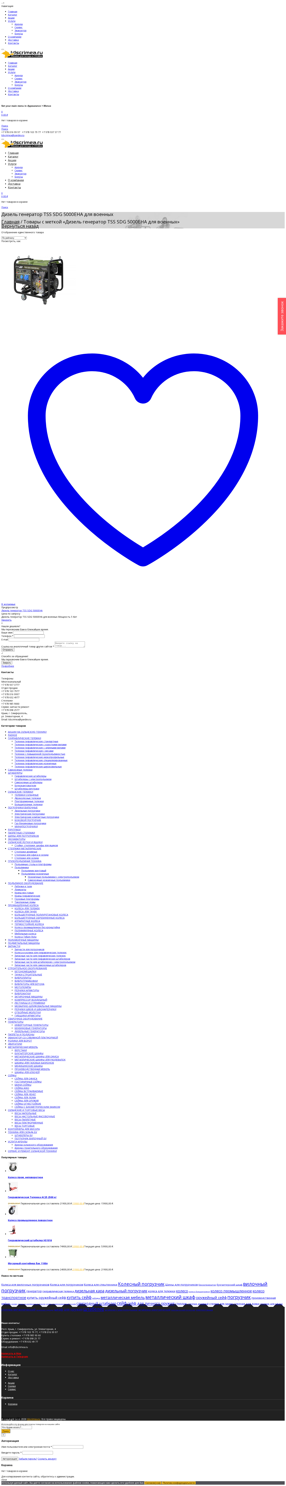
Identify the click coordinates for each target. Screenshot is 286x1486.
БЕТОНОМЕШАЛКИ (25, 971)
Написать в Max (11, 1353)
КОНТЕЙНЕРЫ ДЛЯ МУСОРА (24, 1129)
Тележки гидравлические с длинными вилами (40, 747)
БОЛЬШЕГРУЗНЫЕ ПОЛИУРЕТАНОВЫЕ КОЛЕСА (41, 914)
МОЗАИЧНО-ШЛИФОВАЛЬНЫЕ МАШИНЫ (38, 1006)
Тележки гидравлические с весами (34, 750)
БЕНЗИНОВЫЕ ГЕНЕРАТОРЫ (31, 1028)
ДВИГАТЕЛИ (15, 1043)
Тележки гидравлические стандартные (36, 741)
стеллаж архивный (198, 1303)
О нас (11, 1371)
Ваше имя (6, 632)
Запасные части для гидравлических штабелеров (42, 958)
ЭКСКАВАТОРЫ (16, 839)
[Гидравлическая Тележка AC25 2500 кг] (13, 1191)
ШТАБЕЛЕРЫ (15, 772)
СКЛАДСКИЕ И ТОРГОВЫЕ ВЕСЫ (26, 1110)
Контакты (13, 43)
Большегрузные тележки (29, 804)
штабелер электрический (154, 1309)
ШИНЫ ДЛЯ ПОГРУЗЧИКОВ (23, 835)
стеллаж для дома (246, 1304)
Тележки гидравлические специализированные (41, 760)
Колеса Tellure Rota (25, 936)
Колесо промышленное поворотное (30, 1220)
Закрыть (7, 662)
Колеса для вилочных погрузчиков (25, 1284)
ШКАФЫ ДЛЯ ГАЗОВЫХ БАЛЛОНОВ (34, 1062)
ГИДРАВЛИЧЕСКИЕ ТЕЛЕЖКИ (24, 738)
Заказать (6, 620)
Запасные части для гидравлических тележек (40, 955)
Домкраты (20, 889)
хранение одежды (44, 1310)
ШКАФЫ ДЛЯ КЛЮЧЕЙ (27, 1072)
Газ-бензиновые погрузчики (30, 823)
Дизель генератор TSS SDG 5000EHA (22, 610)
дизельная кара (89, 1290)
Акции (11, 17)
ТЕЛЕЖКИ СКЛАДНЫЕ (27, 794)
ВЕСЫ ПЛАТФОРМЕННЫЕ (29, 1122)
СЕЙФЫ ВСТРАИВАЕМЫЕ (29, 1091)
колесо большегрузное (199, 1291)
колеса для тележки (161, 1291)
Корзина (12, 1404)
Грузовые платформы (27, 898)
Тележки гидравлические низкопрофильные (39, 757)
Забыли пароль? (28, 1458)
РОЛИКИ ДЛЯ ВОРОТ (20, 1040)
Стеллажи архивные (26, 851)
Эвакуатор (20, 30)
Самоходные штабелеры (28, 782)
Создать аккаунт (47, 1458)
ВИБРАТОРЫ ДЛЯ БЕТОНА (29, 984)
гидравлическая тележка (58, 1291)
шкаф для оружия (68, 1309)
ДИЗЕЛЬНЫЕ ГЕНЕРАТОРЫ (30, 1031)
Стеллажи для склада (27, 858)
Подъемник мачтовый (33, 870)
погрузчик (239, 1297)
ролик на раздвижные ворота (32, 1304)
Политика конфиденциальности (179, 1483)
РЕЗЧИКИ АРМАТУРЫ (27, 990)
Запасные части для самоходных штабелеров (40, 965)
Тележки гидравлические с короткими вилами (41, 744)
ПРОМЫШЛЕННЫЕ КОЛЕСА (23, 905)
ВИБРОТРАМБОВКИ (26, 980)
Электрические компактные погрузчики (37, 817)
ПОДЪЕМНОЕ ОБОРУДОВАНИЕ (25, 883)
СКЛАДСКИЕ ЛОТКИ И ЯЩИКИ (25, 842)
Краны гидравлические (27, 895)
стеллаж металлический (18, 1310)
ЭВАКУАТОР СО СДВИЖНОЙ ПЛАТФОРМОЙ (33, 1037)
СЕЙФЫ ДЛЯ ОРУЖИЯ (27, 1100)
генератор (34, 1291)
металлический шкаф (170, 1297)
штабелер (93, 1309)
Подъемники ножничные (35, 873)
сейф (122, 1303)
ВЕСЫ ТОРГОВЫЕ (25, 1125)
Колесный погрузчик (141, 1284)
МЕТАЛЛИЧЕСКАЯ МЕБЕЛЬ (23, 1047)
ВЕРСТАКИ (21, 1050)
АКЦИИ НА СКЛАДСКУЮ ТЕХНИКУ (27, 731)
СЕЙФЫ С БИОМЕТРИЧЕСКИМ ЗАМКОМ (37, 1106)
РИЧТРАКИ (14, 829)
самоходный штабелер (96, 1303)
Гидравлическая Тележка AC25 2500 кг (32, 1197)
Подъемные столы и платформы (33, 864)
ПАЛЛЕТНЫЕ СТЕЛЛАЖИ (21, 832)
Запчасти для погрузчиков (29, 949)
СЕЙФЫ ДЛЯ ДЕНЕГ (25, 1094)
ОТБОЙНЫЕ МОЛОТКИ (28, 1012)
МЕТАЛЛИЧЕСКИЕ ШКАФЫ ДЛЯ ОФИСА (37, 1056)
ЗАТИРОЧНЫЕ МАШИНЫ (29, 996)
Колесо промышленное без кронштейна (37, 927)
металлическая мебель (123, 1297)
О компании (14, 36)
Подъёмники (22, 867)
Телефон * (7, 636)
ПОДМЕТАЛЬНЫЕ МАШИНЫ (24, 943)
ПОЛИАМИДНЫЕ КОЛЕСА (29, 930)
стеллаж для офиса (271, 1303)
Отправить (8, 650)
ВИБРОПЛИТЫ (23, 977)
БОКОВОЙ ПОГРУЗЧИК (28, 820)
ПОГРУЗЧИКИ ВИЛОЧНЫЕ (23, 807)
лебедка (96, 1298)
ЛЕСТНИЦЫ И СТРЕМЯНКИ (30, 1002)
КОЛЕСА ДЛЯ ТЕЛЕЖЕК (27, 908)
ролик (14, 1304)
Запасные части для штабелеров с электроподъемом (45, 962)
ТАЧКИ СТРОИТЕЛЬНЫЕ (28, 974)
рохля (73, 1304)
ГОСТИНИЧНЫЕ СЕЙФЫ (28, 1081)
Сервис (19, 27)
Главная (12, 11)
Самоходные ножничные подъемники (49, 880)
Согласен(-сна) (152, 1483)
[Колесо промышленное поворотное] (13, 1214)
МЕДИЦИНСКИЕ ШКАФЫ (29, 1066)
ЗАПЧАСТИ (14, 946)
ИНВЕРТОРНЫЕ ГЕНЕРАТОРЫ (31, 1025)
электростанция (204, 1309)
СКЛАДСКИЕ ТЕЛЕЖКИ (20, 791)
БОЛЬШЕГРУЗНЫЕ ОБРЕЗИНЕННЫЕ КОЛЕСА (40, 917)
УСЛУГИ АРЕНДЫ (17, 1141)
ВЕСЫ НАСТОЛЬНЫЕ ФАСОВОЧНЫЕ (35, 1116)
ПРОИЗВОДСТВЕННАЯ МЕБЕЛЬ (32, 1069)
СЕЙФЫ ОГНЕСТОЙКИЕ (28, 1103)
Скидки (12, 1386)
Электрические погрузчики (30, 813)
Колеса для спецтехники (100, 1284)
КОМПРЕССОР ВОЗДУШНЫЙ (31, 999)
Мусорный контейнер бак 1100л (28, 1263)
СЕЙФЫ (12, 1075)
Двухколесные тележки (28, 798)
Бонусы (19, 33)
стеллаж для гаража (221, 1304)
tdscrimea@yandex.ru (12, 135)
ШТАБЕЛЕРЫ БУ (24, 1135)
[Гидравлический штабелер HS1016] (13, 1234)
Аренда (19, 24)
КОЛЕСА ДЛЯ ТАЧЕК (26, 911)
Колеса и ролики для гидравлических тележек (41, 952)
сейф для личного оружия (151, 1303)
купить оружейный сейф (46, 1297)
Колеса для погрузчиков (66, 1284)
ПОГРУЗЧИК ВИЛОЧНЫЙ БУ (31, 1138)
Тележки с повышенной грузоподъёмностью (40, 754)
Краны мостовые (24, 892)
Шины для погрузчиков (181, 1284)
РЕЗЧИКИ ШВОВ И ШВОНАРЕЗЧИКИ (35, 1009)
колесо (182, 1290)
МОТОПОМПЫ (23, 987)
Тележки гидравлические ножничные (35, 763)
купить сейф (79, 1297)
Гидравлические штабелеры (30, 776)
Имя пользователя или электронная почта (26, 1446)
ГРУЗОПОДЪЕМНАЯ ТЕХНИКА (24, 861)
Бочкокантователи (25, 785)
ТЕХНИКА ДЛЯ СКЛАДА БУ (22, 1132)
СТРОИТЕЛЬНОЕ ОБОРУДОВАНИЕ (27, 968)
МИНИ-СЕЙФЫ (23, 1084)
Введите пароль (11, 1452)
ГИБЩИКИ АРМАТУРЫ (28, 1015)
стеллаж (181, 1304)
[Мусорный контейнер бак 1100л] (13, 1257)
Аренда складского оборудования (34, 1144)
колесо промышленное (231, 1290)
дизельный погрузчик (126, 1290)
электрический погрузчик (183, 1310)
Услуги (11, 21)
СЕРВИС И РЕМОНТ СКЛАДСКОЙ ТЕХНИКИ (32, 1151)
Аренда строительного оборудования (36, 1147)
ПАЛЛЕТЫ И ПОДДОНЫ (21, 1034)
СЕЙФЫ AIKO (22, 1088)
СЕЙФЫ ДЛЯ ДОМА (25, 1097)
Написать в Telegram (14, 1356)
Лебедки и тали (23, 886)
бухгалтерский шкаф (229, 1284)
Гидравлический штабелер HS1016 (30, 1240)
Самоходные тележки (20, 769)
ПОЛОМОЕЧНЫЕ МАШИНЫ (23, 939)
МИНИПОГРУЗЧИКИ (26, 826)
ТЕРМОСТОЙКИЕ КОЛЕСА (29, 924)
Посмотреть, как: (11, 241)
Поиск (6, 1431)
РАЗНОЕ (12, 735)
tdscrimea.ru (33, 1419)
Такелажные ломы (25, 902)
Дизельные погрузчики (27, 810)
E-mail (4, 639)
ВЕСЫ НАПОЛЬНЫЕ (25, 1113)
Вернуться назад (20, 226)
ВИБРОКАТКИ (23, 993)
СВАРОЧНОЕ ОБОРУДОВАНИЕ (25, 1018)
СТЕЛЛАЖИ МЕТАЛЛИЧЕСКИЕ (24, 848)
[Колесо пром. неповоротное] (13, 1171)
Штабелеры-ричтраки (27, 788)
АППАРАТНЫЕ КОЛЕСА (27, 921)
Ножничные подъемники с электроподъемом (53, 876)
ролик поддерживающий (58, 1304)
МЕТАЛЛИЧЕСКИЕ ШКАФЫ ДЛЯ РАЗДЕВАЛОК (40, 1059)
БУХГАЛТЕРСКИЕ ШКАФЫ (29, 1053)
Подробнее (7, 666)
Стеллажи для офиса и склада (31, 854)
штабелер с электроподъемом (121, 1309)
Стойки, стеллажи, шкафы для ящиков (36, 845)
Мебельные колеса (25, 933)
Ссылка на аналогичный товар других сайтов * (27, 646)
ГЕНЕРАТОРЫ (15, 1021)
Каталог (12, 14)
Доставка (13, 39)
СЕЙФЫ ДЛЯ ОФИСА (26, 1078)
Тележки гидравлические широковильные (38, 766)
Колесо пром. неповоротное (25, 1177)
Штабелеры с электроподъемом (33, 779)
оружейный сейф (211, 1297)
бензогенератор (207, 1284)
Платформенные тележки (29, 801)
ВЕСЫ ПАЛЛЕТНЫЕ (25, 1119)
